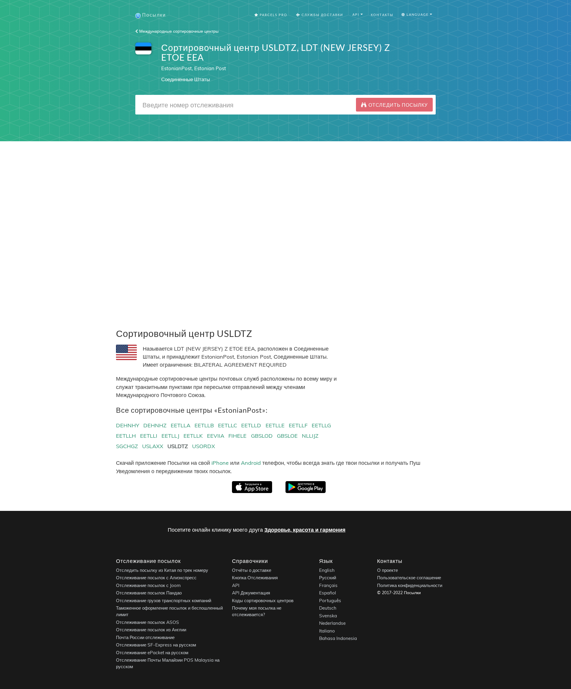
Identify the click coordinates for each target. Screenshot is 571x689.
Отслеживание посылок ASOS (147, 622)
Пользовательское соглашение (409, 577)
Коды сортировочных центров (263, 600)
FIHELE (237, 435)
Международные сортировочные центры (178, 31)
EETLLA (180, 425)
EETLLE (275, 425)
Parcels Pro (272, 15)
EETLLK (193, 435)
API (235, 585)
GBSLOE (287, 435)
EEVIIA (215, 435)
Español (327, 593)
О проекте (387, 570)
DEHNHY (127, 425)
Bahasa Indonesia (338, 638)
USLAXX (152, 446)
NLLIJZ (310, 435)
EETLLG (321, 425)
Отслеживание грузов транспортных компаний (163, 600)
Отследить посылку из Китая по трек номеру (162, 570)
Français (328, 585)
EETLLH (126, 435)
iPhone (220, 462)
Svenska (328, 616)
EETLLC (227, 425)
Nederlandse (332, 623)
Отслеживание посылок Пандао (149, 593)
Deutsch (327, 608)
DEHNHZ (155, 425)
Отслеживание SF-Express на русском (156, 645)
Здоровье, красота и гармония (305, 529)
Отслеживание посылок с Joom (148, 585)
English (327, 570)
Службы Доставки (321, 15)
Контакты (382, 15)
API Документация (251, 593)
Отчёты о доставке (251, 570)
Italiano (327, 631)
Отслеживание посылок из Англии (151, 630)
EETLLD (251, 425)
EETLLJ (170, 435)
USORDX (203, 446)
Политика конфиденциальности (409, 585)
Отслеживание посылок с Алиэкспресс (156, 577)
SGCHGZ (127, 446)
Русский (327, 577)
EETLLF (298, 425)
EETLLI (148, 435)
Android (251, 462)
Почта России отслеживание (145, 637)
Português (330, 600)
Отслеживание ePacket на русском (152, 652)
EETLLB (204, 425)
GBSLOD (262, 435)
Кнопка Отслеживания (255, 577)
